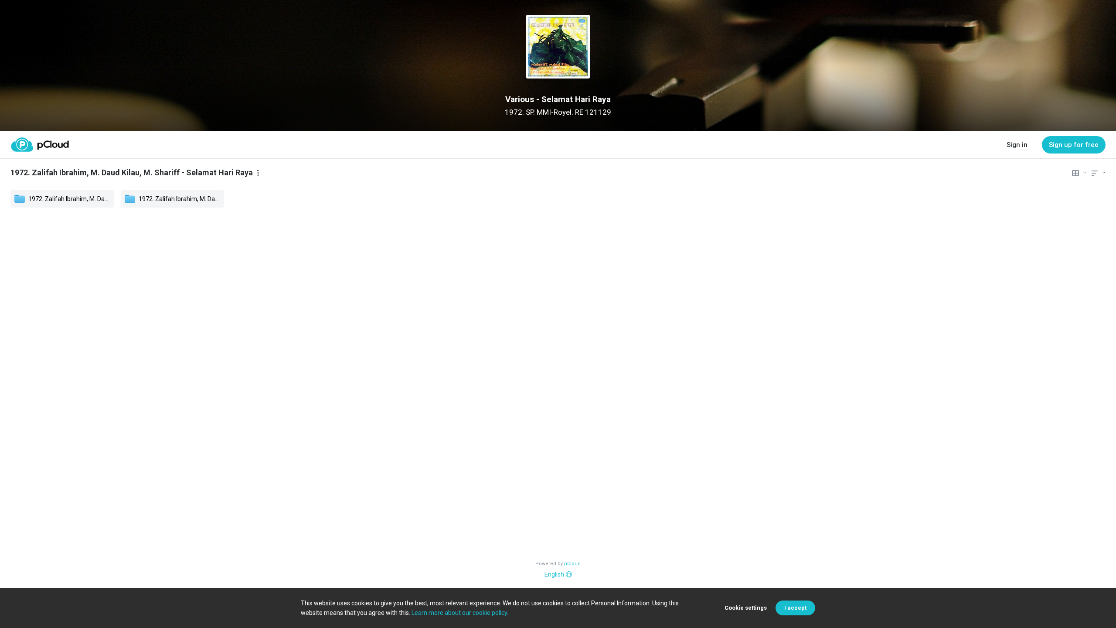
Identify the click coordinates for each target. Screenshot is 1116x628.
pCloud (572, 564)
